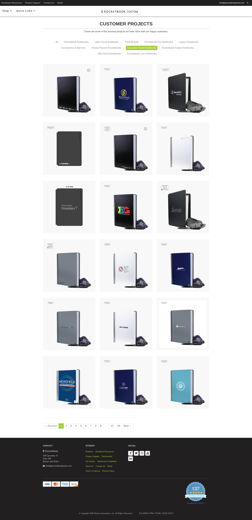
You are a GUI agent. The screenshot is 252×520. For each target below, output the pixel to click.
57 (112, 426)
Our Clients (90, 461)
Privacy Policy (108, 471)
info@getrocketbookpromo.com (231, 3)
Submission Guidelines (107, 461)
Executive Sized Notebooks (141, 48)
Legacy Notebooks (188, 42)
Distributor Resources (11, 3)
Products (89, 451)
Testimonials (107, 456)
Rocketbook (51, 451)
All (57, 42)
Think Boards (132, 42)
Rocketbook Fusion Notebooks (178, 48)
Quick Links (25, 10)
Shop (6, 10)
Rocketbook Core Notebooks (142, 53)
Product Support (32, 3)
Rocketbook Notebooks (76, 42)
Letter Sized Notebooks (106, 42)
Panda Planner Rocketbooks (106, 48)
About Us (89, 466)
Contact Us (49, 3)
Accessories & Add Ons (73, 48)
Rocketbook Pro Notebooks (159, 42)
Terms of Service (93, 471)
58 (118, 426)
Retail (60, 3)
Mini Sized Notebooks (109, 53)
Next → (127, 426)
